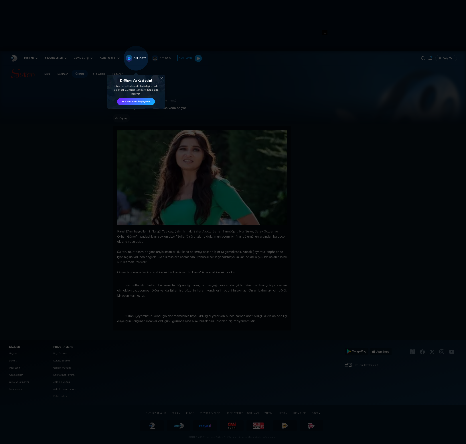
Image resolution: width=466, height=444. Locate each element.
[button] (161, 78)
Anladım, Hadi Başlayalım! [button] (136, 101)
